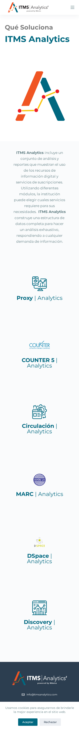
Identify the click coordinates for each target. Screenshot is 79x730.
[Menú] (72, 7)
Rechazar (50, 722)
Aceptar (27, 722)
